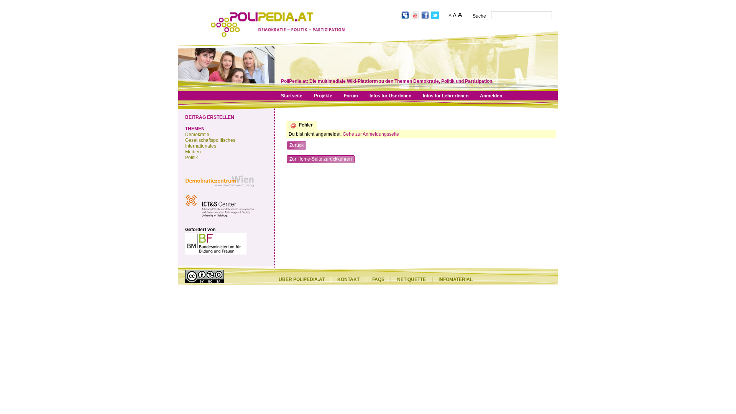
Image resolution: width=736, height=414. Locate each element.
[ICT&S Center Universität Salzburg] (219, 218)
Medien (193, 151)
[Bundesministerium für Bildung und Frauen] (215, 253)
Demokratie (197, 134)
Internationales (200, 146)
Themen (195, 128)
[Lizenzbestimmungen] (204, 281)
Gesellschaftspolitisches (210, 140)
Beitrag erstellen (209, 117)
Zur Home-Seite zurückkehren (320, 159)
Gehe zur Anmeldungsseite (371, 134)
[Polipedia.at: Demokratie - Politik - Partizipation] (278, 35)
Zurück (296, 145)
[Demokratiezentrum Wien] (219, 189)
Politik (191, 157)
